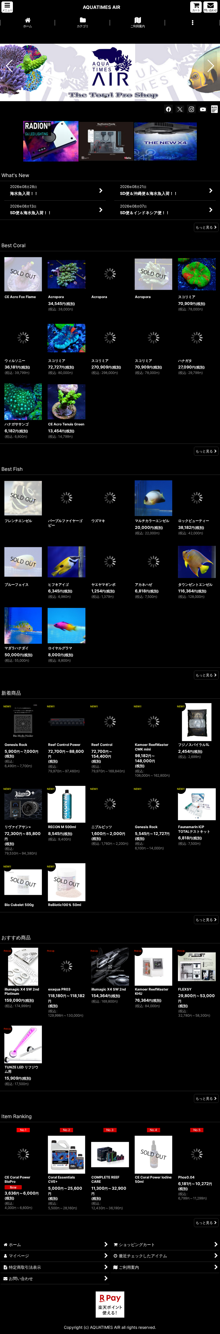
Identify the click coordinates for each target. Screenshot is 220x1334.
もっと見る (204, 227)
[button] (7, 7)
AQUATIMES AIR (101, 7)
